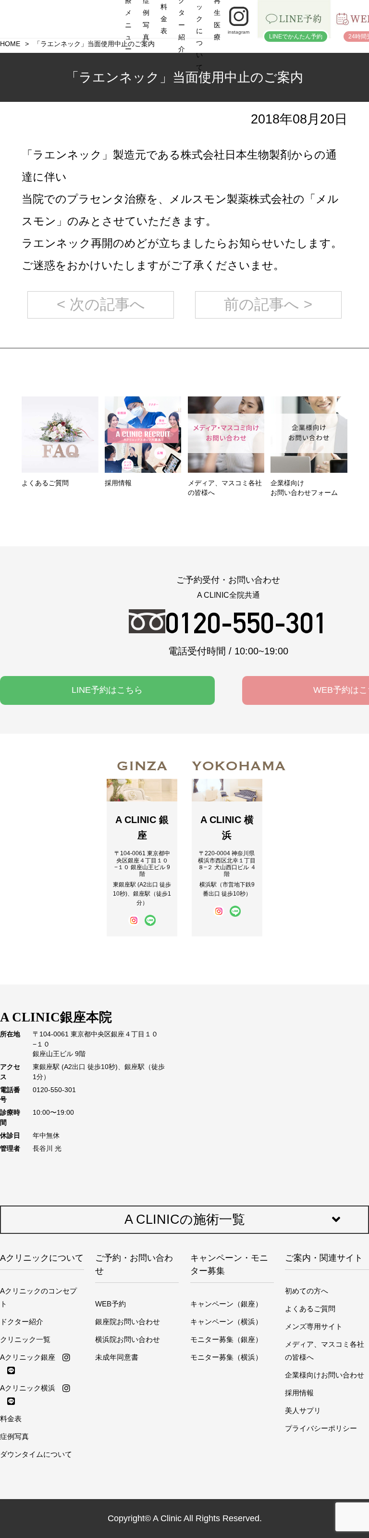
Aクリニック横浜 (27, 1388)
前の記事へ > (268, 304)
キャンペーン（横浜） (226, 1321)
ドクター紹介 (21, 1321)
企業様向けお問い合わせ (324, 1375)
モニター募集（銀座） (226, 1339)
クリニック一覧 (25, 1339)
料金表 (11, 1419)
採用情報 (299, 1393)
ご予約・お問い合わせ (134, 1264)
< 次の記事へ (101, 304)
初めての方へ (306, 1291)
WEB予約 (110, 1304)
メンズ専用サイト (314, 1326)
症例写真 (14, 1436)
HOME (10, 44)
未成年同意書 (116, 1357)
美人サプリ (303, 1410)
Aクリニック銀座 (27, 1357)
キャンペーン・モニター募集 (229, 1264)
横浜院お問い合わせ (127, 1339)
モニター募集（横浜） (226, 1357)
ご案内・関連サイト (324, 1258)
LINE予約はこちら (107, 690)
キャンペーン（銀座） (226, 1304)
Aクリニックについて (42, 1258)
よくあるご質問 (310, 1308)
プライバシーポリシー (321, 1428)
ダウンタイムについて (36, 1454)
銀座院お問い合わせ (127, 1321)
